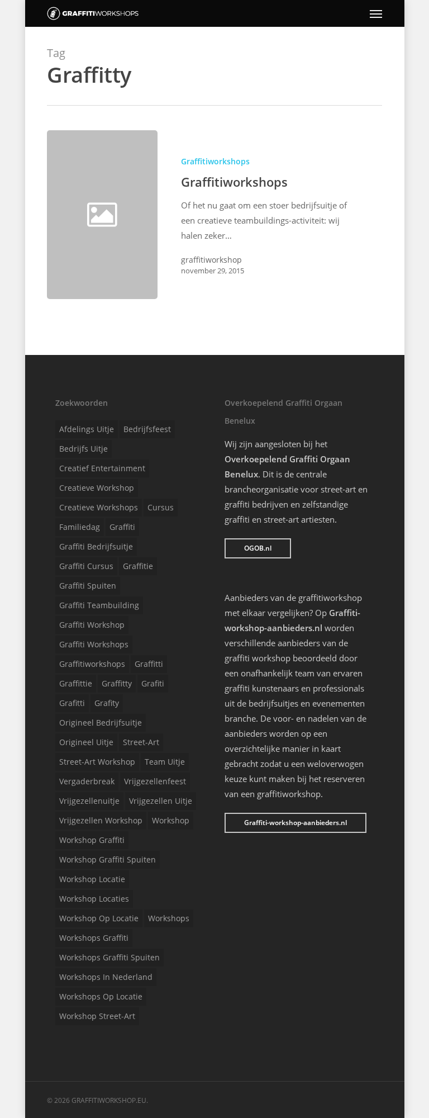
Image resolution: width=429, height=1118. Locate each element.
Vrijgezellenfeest (155, 781)
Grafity (106, 703)
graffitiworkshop (211, 259)
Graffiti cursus (86, 566)
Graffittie (75, 683)
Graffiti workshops (93, 644)
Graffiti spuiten (87, 585)
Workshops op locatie (100, 996)
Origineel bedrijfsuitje (100, 722)
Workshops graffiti (93, 937)
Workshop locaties (94, 898)
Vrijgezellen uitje (160, 800)
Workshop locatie (92, 879)
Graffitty (117, 683)
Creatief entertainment (102, 468)
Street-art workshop (97, 761)
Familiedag (79, 527)
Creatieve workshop (96, 487)
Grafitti (72, 703)
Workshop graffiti (92, 840)
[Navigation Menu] (376, 13)
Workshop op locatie (99, 918)
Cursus (160, 507)
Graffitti (149, 664)
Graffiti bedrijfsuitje (96, 546)
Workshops (168, 918)
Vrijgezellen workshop (100, 820)
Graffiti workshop (92, 624)
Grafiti (152, 683)
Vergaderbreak (87, 781)
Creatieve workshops (98, 507)
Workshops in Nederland (105, 977)
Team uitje (165, 761)
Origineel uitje (86, 742)
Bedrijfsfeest (147, 429)
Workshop (170, 820)
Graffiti (122, 527)
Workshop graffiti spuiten (107, 859)
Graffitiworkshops (215, 161)
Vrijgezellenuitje (89, 800)
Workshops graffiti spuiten (109, 957)
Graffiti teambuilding (99, 605)
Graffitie (138, 566)
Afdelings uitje (86, 429)
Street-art (141, 742)
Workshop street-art (97, 1016)
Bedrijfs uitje (83, 448)
